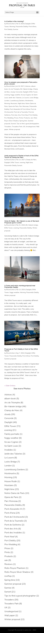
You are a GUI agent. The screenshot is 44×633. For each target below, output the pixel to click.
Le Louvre (25, 98)
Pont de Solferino (12, 524)
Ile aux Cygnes (26, 95)
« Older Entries (9, 385)
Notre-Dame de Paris (14, 493)
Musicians (14, 103)
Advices (28, 86)
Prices (16, 118)
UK (24, 127)
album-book (10, 398)
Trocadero (7, 127)
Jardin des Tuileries (15, 98)
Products (27, 118)
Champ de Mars (31, 160)
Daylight (28, 24)
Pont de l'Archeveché (14, 516)
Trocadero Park (17, 127)
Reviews (8, 564)
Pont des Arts (16, 115)
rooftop (8, 576)
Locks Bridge (34, 98)
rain (32, 118)
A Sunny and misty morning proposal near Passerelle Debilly (19, 286)
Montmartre (29, 101)
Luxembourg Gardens (17, 101)
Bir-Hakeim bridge (26, 89)
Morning (12, 27)
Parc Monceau (24, 106)
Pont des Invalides (13, 532)
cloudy (12, 92)
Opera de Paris (13, 106)
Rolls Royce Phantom (14, 568)
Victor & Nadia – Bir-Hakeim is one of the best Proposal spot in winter (21, 222)
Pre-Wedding (8, 118)
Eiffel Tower (33, 92)
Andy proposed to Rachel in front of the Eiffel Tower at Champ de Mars (21, 157)
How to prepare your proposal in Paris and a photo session (20, 83)
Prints (21, 118)
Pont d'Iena (32, 27)
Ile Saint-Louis (11, 445)
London (6, 101)
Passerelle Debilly (22, 27)
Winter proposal (14, 129)
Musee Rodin (10, 481)
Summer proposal (10, 359)
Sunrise (15, 29)
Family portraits (11, 434)
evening (7, 95)
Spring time (23, 121)
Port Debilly (8, 29)
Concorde (19, 92)
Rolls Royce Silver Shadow (17, 572)
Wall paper (9, 615)
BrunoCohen (10, 24)
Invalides (8, 449)
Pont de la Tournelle (21, 112)
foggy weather (15, 95)
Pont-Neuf (25, 115)
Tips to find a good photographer (28, 124)
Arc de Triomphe (14, 89)
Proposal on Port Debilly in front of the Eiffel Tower (21, 350)
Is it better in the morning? (14, 21)
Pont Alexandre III (16, 109)
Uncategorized (30, 127)
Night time (21, 103)
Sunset (13, 124)
